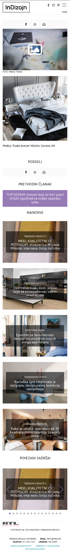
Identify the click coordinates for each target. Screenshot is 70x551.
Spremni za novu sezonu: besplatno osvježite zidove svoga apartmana (35, 338)
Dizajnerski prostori (35, 424)
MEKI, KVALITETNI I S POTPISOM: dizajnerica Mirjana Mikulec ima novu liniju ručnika (35, 244)
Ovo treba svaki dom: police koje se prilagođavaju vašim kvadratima (35, 291)
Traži (64, 12)
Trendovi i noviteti (35, 236)
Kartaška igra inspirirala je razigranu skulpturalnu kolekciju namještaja (35, 385)
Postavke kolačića (35, 549)
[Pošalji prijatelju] (44, 24)
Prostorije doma (35, 330)
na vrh (63, 523)
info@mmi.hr (54, 538)
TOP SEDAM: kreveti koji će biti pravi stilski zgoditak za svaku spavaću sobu (35, 198)
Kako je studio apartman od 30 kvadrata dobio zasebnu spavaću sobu (35, 432)
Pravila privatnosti (21, 546)
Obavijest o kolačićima (48, 546)
